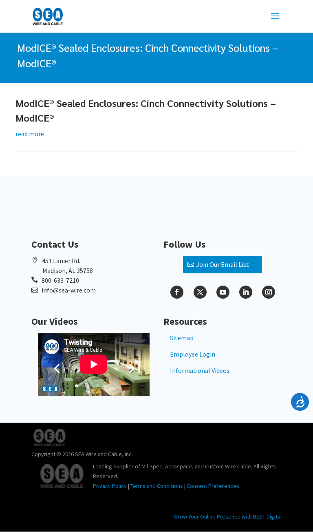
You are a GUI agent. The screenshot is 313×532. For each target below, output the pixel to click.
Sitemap (182, 338)
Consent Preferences (213, 486)
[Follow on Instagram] (268, 292)
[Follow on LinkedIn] (245, 292)
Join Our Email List (222, 264)
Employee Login (192, 354)
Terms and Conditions (156, 486)
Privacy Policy (110, 486)
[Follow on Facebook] (176, 292)
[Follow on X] (200, 292)
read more (29, 134)
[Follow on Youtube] (222, 292)
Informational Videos (199, 370)
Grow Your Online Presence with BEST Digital (228, 516)
